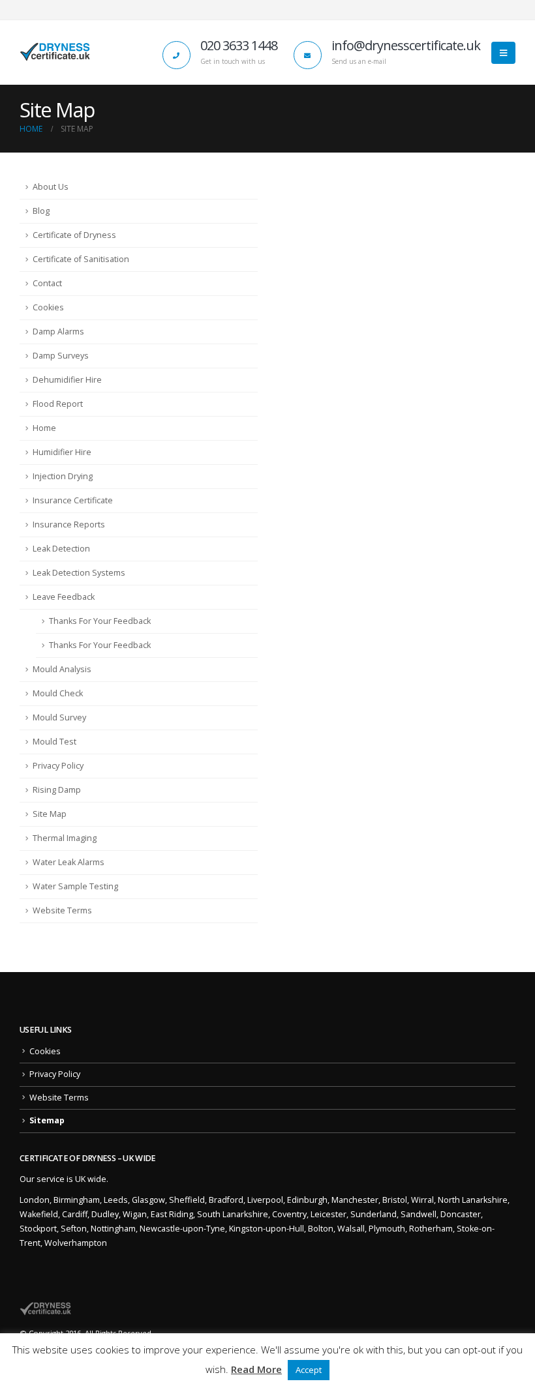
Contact (47, 283)
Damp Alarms (58, 331)
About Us (51, 186)
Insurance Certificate (73, 500)
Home (44, 428)
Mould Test (54, 741)
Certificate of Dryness (74, 235)
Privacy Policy (58, 765)
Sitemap (47, 1120)
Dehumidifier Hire (67, 379)
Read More (256, 1369)
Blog (41, 210)
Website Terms (62, 910)
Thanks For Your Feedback (100, 621)
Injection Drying (63, 476)
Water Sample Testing (75, 886)
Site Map (50, 814)
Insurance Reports (69, 524)
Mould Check (58, 693)
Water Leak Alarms (68, 862)
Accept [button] (309, 1370)
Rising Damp (57, 789)
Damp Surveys (61, 355)
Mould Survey (59, 717)
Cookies (48, 307)
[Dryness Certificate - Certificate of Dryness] (55, 52)
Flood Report (58, 403)
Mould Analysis (62, 669)
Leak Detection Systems (79, 572)
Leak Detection (61, 548)
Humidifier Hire (62, 452)
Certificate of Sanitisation (81, 259)
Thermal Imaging (65, 838)
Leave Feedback (64, 596)
